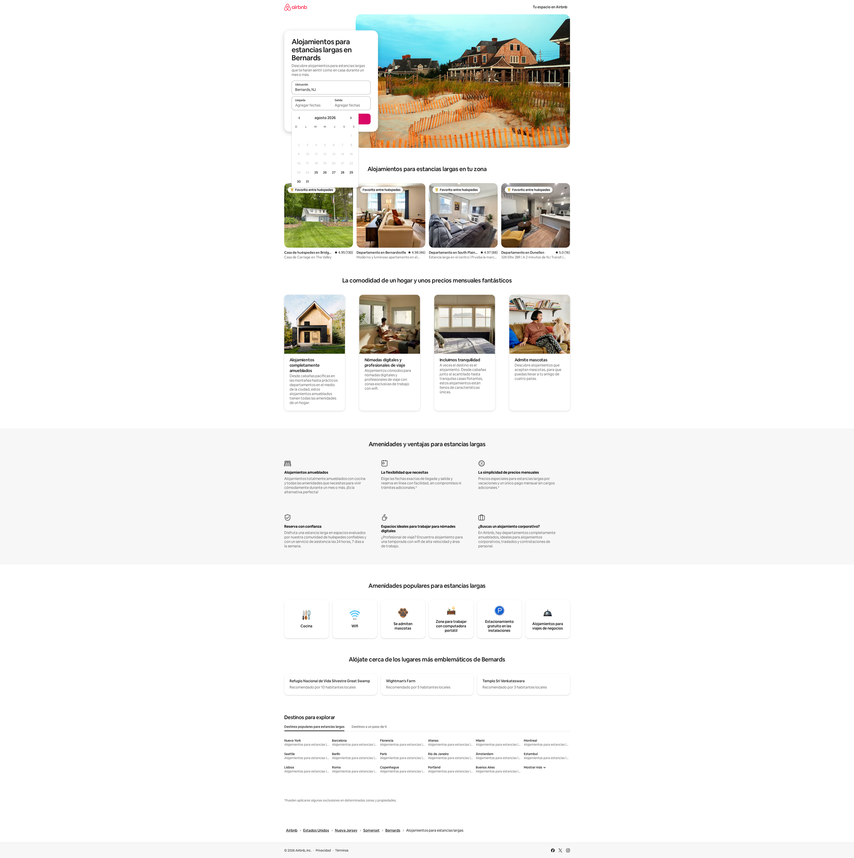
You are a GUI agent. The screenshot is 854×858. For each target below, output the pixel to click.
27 (334, 172)
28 (342, 172)
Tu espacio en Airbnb (550, 7)
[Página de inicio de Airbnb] (295, 7)
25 (316, 172)
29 (351, 172)
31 (307, 182)
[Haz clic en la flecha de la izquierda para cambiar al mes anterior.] (299, 118)
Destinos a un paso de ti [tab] (369, 727)
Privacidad (323, 850)
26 (325, 172)
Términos (342, 850)
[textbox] (311, 105)
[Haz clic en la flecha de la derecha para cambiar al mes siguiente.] (350, 118)
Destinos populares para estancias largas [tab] (314, 727)
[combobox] (331, 89)
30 (299, 182)
